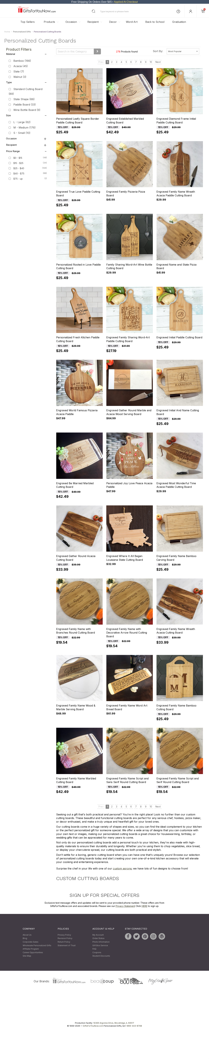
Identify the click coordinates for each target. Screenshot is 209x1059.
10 (151, 62)
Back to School (154, 21)
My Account (98, 935)
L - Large (22, 122)
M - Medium (24, 127)
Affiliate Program (31, 949)
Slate (18, 71)
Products (49, 21)
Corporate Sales (30, 942)
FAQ (94, 949)
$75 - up (18, 178)
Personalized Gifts (22, 31)
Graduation (179, 21)
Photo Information (101, 942)
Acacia (20, 66)
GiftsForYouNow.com (93, 1026)
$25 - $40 (18, 168)
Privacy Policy (64, 935)
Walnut (19, 76)
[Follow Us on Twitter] (136, 936)
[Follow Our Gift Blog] (162, 936)
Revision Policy (65, 938)
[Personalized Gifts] (36, 11)
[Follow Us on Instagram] (153, 936)
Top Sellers (27, 21)
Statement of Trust (67, 945)
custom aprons (122, 868)
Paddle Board (24, 104)
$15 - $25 (18, 163)
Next (158, 62)
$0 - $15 (17, 157)
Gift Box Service (100, 945)
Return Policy (64, 942)
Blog (25, 938)
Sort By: (158, 51)
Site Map (27, 956)
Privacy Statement (125, 906)
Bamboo (22, 61)
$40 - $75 (18, 173)
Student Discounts (101, 956)
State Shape (24, 99)
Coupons (96, 952)
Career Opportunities (33, 952)
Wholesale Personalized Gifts (37, 945)
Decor (113, 21)
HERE (144, 906)
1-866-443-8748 (133, 1026)
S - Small (21, 132)
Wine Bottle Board (26, 110)
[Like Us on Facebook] (128, 936)
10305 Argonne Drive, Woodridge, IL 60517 (113, 1023)
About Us (27, 935)
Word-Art (131, 21)
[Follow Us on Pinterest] (145, 936)
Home (7, 31)
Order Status (98, 938)
